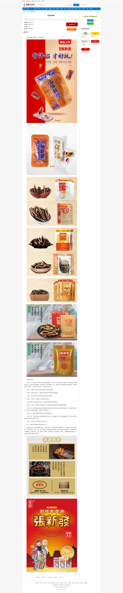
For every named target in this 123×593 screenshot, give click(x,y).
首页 (25, 11)
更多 (98, 28)
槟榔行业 (85, 4)
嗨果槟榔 (92, 36)
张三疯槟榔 (83, 44)
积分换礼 (73, 582)
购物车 (43, 1)
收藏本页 (29, 1)
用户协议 (49, 582)
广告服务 (69, 582)
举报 (45, 577)
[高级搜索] (80, 5)
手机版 (34, 1)
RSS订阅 (81, 582)
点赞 (39, 577)
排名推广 (65, 582)
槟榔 (82, 4)
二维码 (39, 1)
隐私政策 (53, 582)
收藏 (50, 577)
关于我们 (41, 582)
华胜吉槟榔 (83, 36)
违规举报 (85, 582)
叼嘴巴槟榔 (93, 44)
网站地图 (61, 582)
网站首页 (37, 582)
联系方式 (45, 582)
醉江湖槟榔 (83, 52)
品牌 (28, 11)
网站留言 (77, 582)
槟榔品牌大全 (33, 11)
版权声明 (57, 582)
